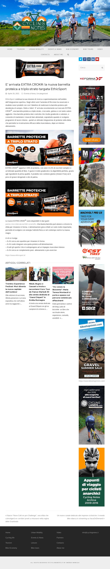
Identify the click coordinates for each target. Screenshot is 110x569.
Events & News (30, 94)
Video (59, 533)
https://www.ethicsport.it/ (15, 255)
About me (60, 548)
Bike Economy (11, 548)
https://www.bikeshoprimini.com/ (92, 381)
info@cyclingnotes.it (90, 533)
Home (7, 533)
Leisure (34, 543)
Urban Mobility (37, 533)
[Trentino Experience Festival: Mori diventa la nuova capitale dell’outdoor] (16, 274)
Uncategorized (42, 94)
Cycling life (9, 538)
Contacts (60, 543)
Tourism (8, 543)
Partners (60, 538)
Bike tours (35, 548)
